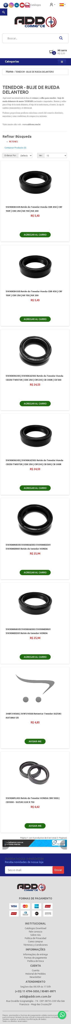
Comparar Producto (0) (15, 148)
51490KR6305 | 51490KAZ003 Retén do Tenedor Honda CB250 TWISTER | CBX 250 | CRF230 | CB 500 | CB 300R (34, 462)
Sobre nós (35, 935)
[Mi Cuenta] (52, 4)
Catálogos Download (35, 928)
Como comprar (35, 941)
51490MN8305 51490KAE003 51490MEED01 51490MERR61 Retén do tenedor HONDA (28, 547)
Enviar (58, 869)
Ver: (41, 155)
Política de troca (35, 961)
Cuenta (35, 970)
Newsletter (35, 977)
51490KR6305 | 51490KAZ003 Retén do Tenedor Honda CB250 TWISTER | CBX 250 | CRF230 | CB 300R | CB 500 (34, 378)
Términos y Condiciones (35, 945)
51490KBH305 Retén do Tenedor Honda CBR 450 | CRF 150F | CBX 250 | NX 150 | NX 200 (34, 209)
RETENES (13, 141)
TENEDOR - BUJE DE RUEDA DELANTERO (34, 72)
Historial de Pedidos (35, 973)
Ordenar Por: (10, 155)
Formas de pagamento (35, 957)
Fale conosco (35, 931)
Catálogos (35, 5)
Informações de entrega (35, 954)
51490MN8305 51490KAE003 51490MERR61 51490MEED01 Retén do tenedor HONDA (28, 631)
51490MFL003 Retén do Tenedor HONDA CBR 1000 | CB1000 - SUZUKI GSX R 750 (32, 800)
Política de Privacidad (35, 938)
